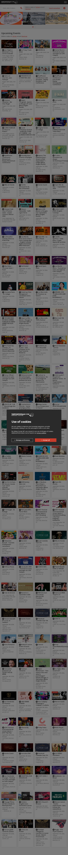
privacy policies (41, 433)
